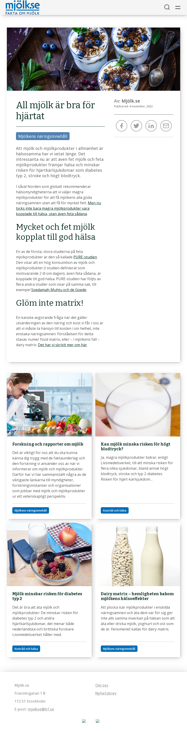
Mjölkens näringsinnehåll (42, 136)
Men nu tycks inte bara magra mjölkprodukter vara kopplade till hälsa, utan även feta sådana (58, 208)
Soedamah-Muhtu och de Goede (58, 289)
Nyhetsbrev (106, 693)
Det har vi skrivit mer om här (62, 344)
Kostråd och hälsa (114, 510)
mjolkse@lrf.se (41, 709)
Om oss (101, 685)
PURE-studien (85, 257)
